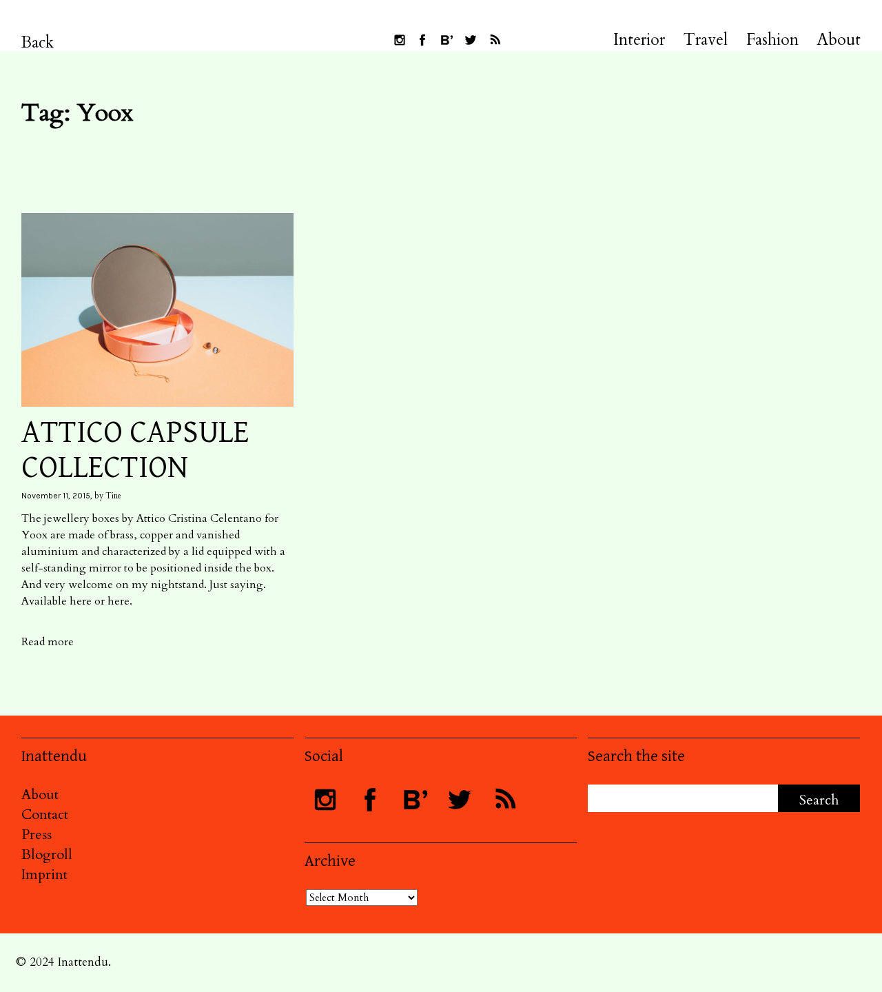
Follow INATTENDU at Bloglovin (446, 40)
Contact (44, 814)
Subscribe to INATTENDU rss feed (494, 40)
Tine (113, 495)
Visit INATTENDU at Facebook (422, 40)
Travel (706, 40)
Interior (639, 40)
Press (36, 834)
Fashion (772, 40)
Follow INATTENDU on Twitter (470, 40)
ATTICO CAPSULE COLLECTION (135, 450)
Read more (47, 641)
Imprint (44, 874)
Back (37, 42)
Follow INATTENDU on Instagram (399, 40)
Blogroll (46, 854)
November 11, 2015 (55, 495)
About (839, 40)
